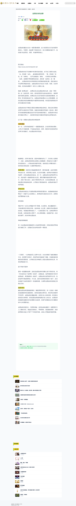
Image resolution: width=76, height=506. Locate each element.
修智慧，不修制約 (23, 494)
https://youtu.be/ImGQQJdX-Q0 (28, 67)
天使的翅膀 (22, 476)
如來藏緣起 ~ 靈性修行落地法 (25, 422)
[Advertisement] (38, 144)
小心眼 (21, 458)
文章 (35, 3)
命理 (47, 3)
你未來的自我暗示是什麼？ (25, 417)
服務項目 (23, 3)
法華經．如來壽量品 (24, 399)
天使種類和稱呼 (23, 471)
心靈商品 (29, 3)
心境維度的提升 (23, 453)
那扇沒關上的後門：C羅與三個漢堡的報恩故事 (29, 381)
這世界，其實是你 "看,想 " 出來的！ (27, 408)
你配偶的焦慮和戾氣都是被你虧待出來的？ (28, 394)
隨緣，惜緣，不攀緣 (24, 462)
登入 (58, 3)
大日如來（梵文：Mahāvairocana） (27, 404)
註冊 (52, 3)
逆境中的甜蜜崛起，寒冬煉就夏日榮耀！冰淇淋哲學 (30, 490)
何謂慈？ (22, 480)
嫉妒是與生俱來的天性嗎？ (25, 385)
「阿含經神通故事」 (24, 413)
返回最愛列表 (24, 9)
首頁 (18, 3)
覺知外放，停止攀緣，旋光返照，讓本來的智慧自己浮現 (30, 390)
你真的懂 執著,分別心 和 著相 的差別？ (27, 467)
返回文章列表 (18, 9)
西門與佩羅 (22, 485)
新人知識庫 (41, 3)
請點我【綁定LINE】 (30, 346)
